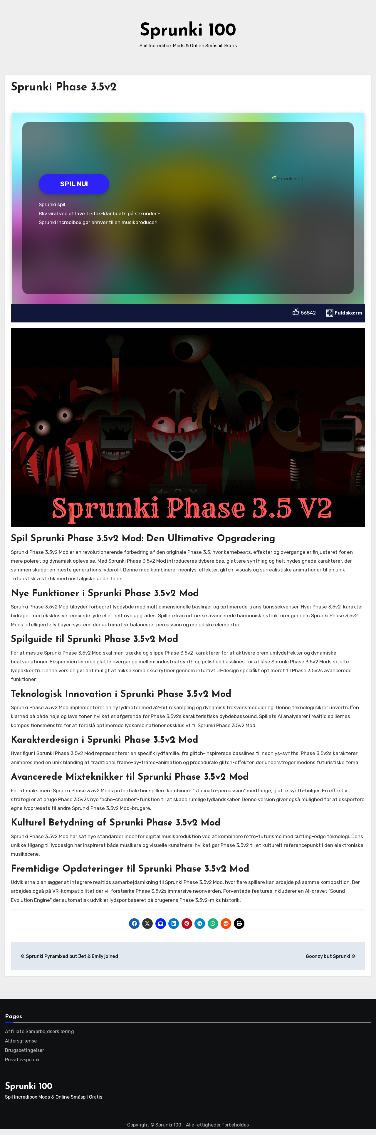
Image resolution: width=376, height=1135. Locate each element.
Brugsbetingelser (24, 1050)
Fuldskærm (348, 313)
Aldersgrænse (21, 1041)
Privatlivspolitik (22, 1059)
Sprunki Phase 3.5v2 (64, 87)
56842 (308, 313)
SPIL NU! (74, 184)
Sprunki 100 (188, 31)
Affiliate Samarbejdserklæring (39, 1031)
